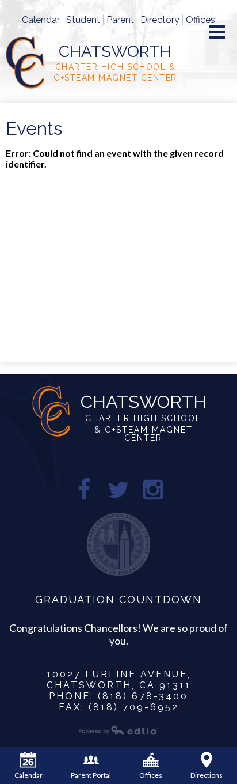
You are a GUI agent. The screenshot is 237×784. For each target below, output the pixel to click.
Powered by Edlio (118, 730)
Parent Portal (91, 775)
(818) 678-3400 (143, 696)
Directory (159, 19)
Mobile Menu (217, 32)
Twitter (118, 489)
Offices (200, 19)
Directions (206, 775)
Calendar (41, 19)
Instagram (153, 489)
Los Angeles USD (118, 544)
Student (83, 19)
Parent (120, 19)
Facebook (83, 489)
